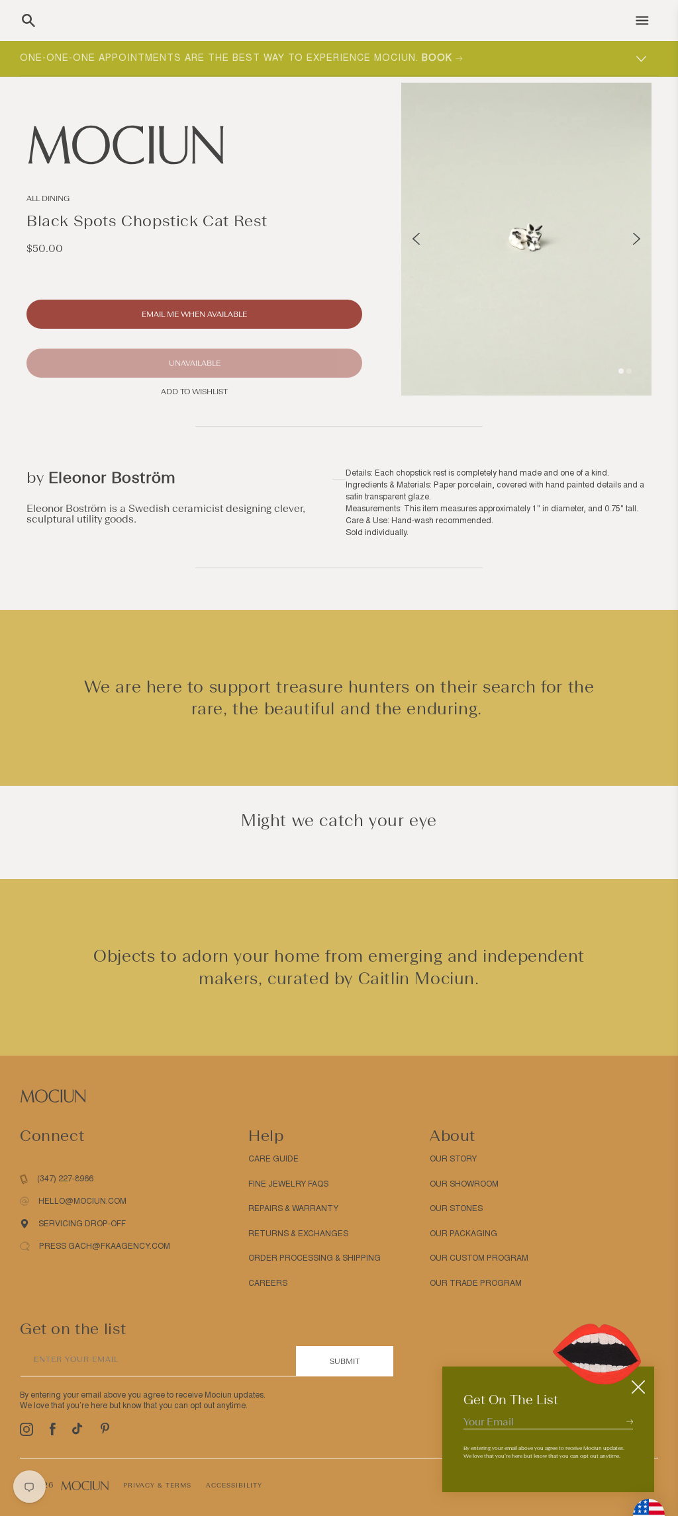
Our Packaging (463, 1233)
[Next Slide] (637, 239)
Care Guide (273, 1158)
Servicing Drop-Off (82, 1223)
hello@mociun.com (82, 1201)
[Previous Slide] (416, 239)
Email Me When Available (194, 314)
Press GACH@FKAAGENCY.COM (104, 1246)
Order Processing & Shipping (314, 1258)
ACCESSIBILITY (234, 1485)
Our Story (453, 1158)
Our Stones (456, 1208)
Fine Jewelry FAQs (288, 1184)
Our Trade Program (476, 1283)
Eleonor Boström (112, 477)
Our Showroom (464, 1184)
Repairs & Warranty (293, 1208)
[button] (28, 20)
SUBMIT (345, 1361)
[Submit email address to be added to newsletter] (629, 1421)
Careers (267, 1283)
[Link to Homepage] (194, 145)
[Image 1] (621, 371)
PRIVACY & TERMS (157, 1485)
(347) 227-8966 (65, 1178)
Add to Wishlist (194, 391)
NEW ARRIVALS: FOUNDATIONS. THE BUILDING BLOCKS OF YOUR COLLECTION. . (253, 57)
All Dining (48, 198)
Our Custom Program (479, 1258)
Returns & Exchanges (298, 1233)
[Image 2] (629, 371)
